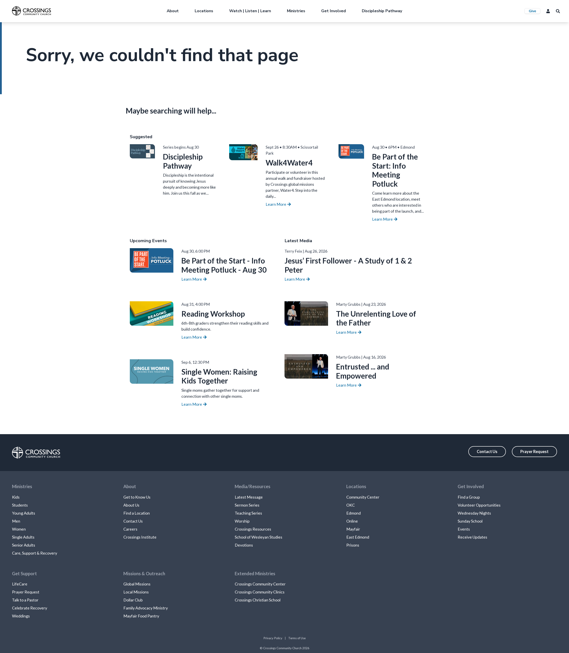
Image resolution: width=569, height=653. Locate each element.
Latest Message (249, 497)
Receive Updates (472, 537)
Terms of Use (297, 638)
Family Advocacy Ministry (145, 607)
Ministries (296, 11)
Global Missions (136, 583)
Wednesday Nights (474, 513)
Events (464, 529)
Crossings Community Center (260, 583)
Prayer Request (534, 451)
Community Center (362, 497)
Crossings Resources (253, 529)
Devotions (244, 545)
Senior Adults (23, 545)
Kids (16, 497)
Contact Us (487, 451)
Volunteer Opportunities (479, 505)
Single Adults (23, 537)
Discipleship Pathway (382, 11)
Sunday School (470, 521)
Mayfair (353, 529)
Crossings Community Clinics (259, 591)
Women (19, 529)
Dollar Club (133, 599)
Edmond (353, 513)
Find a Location (136, 513)
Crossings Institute (139, 537)
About (173, 11)
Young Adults (23, 513)
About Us (131, 505)
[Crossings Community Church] (31, 11)
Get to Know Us (136, 497)
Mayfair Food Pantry (141, 615)
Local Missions (136, 591)
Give (532, 11)
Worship (242, 521)
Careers (130, 529)
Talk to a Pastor (25, 599)
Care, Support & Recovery (34, 553)
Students (20, 505)
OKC (350, 505)
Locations (204, 11)
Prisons (352, 545)
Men (16, 521)
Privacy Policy (272, 638)
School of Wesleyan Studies (258, 537)
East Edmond (357, 537)
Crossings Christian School (257, 599)
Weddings (21, 615)
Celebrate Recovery (29, 607)
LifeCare (19, 583)
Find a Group (469, 497)
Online (352, 521)
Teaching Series (248, 513)
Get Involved (333, 11)
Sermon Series (247, 505)
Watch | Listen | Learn (250, 11)
